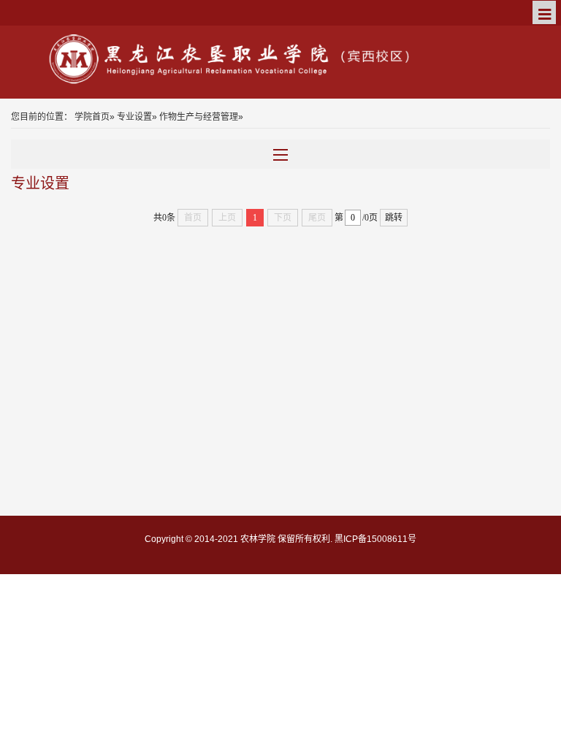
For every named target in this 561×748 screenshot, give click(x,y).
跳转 (393, 218)
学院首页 (92, 117)
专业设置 (134, 117)
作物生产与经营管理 (198, 117)
